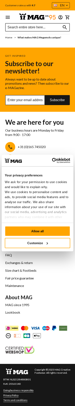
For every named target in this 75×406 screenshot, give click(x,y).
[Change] (60, 17)
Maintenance (14, 286)
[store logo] (37, 16)
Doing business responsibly (18, 390)
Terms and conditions (15, 400)
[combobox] (37, 27)
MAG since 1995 (17, 305)
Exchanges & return (19, 263)
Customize (35, 243)
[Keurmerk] (19, 350)
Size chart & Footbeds (20, 270)
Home (9, 37)
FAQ (8, 255)
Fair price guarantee (19, 278)
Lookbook (12, 312)
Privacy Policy (11, 395)
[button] (61, 5)
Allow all (37, 231)
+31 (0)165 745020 (32, 147)
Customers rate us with (20, 5)
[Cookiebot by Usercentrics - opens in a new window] (53, 160)
